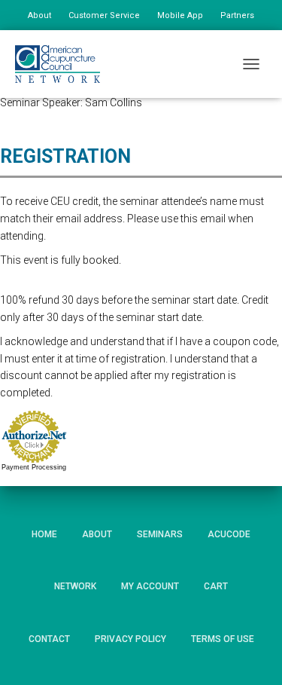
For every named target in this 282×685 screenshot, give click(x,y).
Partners (237, 15)
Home (44, 534)
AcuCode (229, 534)
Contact (49, 639)
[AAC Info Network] (63, 64)
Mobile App (180, 15)
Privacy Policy (130, 639)
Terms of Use (222, 639)
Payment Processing (34, 467)
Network (75, 586)
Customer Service (104, 15)
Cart (216, 586)
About (39, 15)
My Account (150, 586)
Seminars (160, 534)
